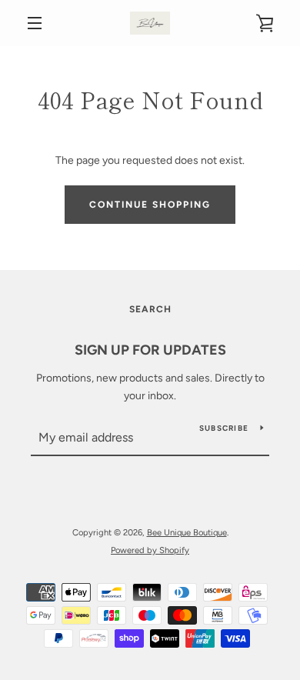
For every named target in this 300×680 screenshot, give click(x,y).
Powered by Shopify (150, 550)
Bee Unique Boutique (187, 532)
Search (150, 309)
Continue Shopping (150, 204)
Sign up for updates (150, 350)
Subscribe (223, 428)
